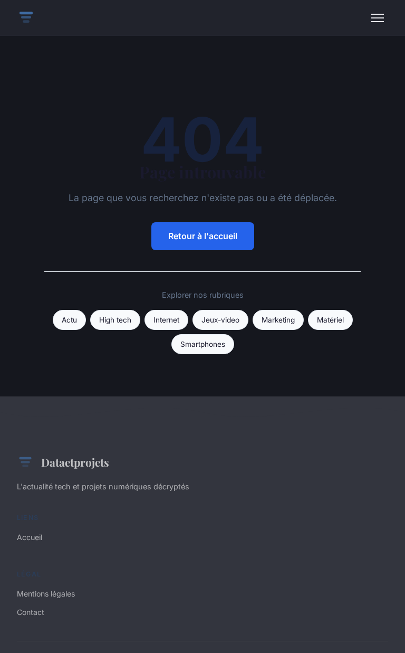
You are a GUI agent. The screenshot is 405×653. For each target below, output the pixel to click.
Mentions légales (46, 593)
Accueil (29, 537)
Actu (69, 320)
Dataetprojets (75, 462)
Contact (30, 612)
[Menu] (377, 18)
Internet (166, 320)
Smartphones (202, 344)
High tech (115, 320)
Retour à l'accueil (202, 236)
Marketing (278, 320)
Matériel (330, 320)
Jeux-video (220, 320)
